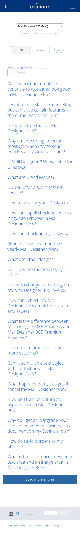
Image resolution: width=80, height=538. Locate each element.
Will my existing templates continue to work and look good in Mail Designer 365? (38, 89)
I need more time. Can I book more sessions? (36, 350)
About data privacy (31, 514)
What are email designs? (31, 259)
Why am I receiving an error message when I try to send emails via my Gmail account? (36, 146)
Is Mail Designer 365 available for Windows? (40, 164)
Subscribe (64, 513)
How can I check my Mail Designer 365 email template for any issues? (39, 305)
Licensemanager (50, 33)
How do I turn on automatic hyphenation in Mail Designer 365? (36, 404)
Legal (30, 525)
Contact (38, 525)
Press (22, 525)
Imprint (47, 525)
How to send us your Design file (38, 202)
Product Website (31, 33)
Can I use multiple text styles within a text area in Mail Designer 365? (35, 368)
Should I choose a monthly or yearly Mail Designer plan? (36, 246)
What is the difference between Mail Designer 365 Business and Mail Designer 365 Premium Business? (39, 329)
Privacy (56, 525)
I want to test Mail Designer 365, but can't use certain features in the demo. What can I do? (39, 110)
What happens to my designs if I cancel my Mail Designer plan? (38, 386)
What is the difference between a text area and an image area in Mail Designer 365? (39, 462)
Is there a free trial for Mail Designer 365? (33, 128)
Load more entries (40, 479)
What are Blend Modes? (31, 177)
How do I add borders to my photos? (35, 443)
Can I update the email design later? (36, 271)
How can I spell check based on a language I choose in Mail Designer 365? (39, 218)
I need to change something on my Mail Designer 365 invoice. (38, 287)
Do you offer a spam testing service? (34, 189)
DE (17, 513)
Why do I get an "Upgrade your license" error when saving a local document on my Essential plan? (40, 425)
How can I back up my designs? (38, 233)
